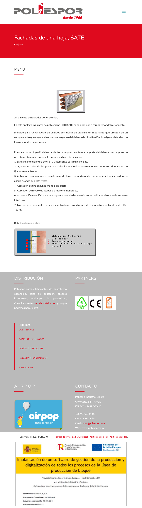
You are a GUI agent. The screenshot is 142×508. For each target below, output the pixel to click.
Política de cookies (98, 437)
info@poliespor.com (93, 423)
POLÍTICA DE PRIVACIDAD (33, 358)
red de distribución (45, 303)
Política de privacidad (65, 437)
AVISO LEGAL (26, 367)
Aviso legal (82, 437)
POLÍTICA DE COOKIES (31, 348)
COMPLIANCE (26, 329)
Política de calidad (118, 437)
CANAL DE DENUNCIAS (31, 339)
